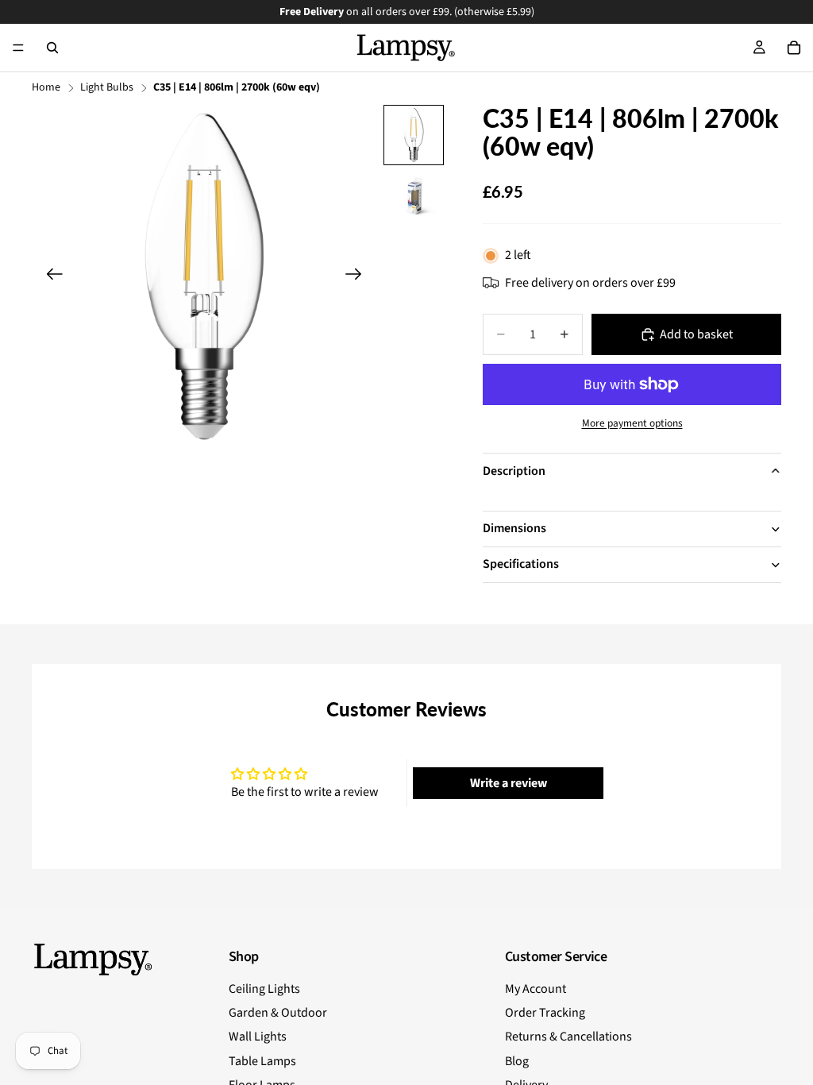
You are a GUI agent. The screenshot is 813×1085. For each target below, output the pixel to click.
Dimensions (514, 528)
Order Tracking (545, 1012)
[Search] (52, 47)
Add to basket (696, 334)
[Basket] (793, 47)
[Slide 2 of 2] (413, 196)
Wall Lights (258, 1036)
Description (514, 471)
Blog (517, 1061)
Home (46, 87)
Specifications (521, 564)
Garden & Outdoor (278, 1012)
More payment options (632, 423)
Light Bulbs (106, 87)
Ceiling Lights (264, 989)
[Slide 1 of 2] (413, 135)
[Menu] (18, 47)
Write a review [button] (508, 783)
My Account (535, 989)
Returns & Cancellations (568, 1036)
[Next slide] (358, 276)
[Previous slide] (49, 276)
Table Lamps (262, 1061)
